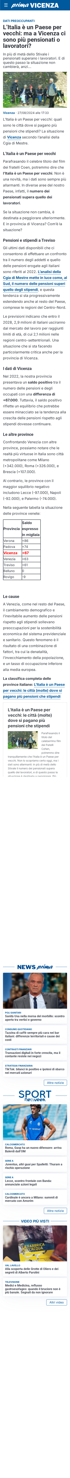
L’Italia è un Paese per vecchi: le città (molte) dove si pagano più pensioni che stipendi (34, 690)
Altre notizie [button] (55, 1083)
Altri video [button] (56, 1302)
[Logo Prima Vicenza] (35, 5)
